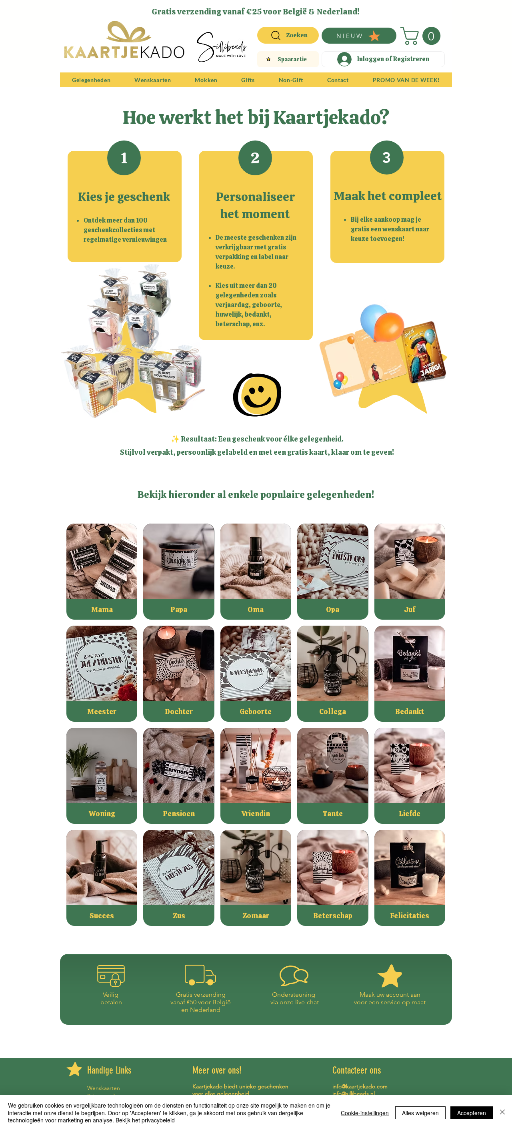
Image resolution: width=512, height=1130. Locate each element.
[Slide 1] (232, 9)
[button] (422, 36)
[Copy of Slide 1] (261, 9)
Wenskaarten (103, 1088)
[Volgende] (440, 11)
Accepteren (471, 1113)
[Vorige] (71, 11)
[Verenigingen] (279, 9)
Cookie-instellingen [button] (365, 1113)
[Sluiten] (502, 1113)
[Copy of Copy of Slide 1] (252, 9)
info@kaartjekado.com (360, 1086)
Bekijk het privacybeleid (145, 1120)
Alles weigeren (420, 1113)
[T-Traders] (242, 9)
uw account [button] (392, 994)
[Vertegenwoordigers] (270, 9)
